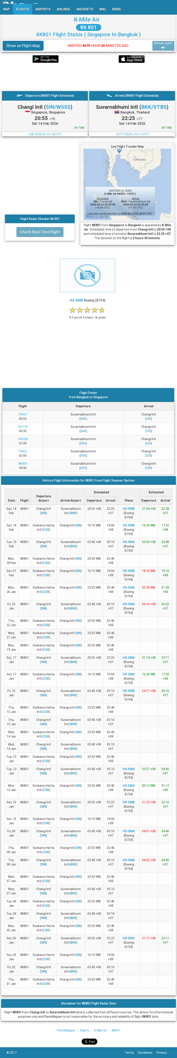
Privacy (163, 1052)
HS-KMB (76, 300)
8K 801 (88, 27)
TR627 (22, 414)
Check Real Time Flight (40, 232)
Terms (131, 1052)
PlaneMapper (66, 1030)
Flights (84, 1030)
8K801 (116, 1030)
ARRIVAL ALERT (163, 43)
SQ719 (22, 426)
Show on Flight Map (23, 45)
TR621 (22, 451)
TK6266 (22, 439)
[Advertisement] (88, 77)
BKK (83, 418)
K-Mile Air (87, 19)
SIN (148, 418)
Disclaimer (147, 1052)
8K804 (22, 463)
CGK (46, 529)
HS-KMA (129, 542)
